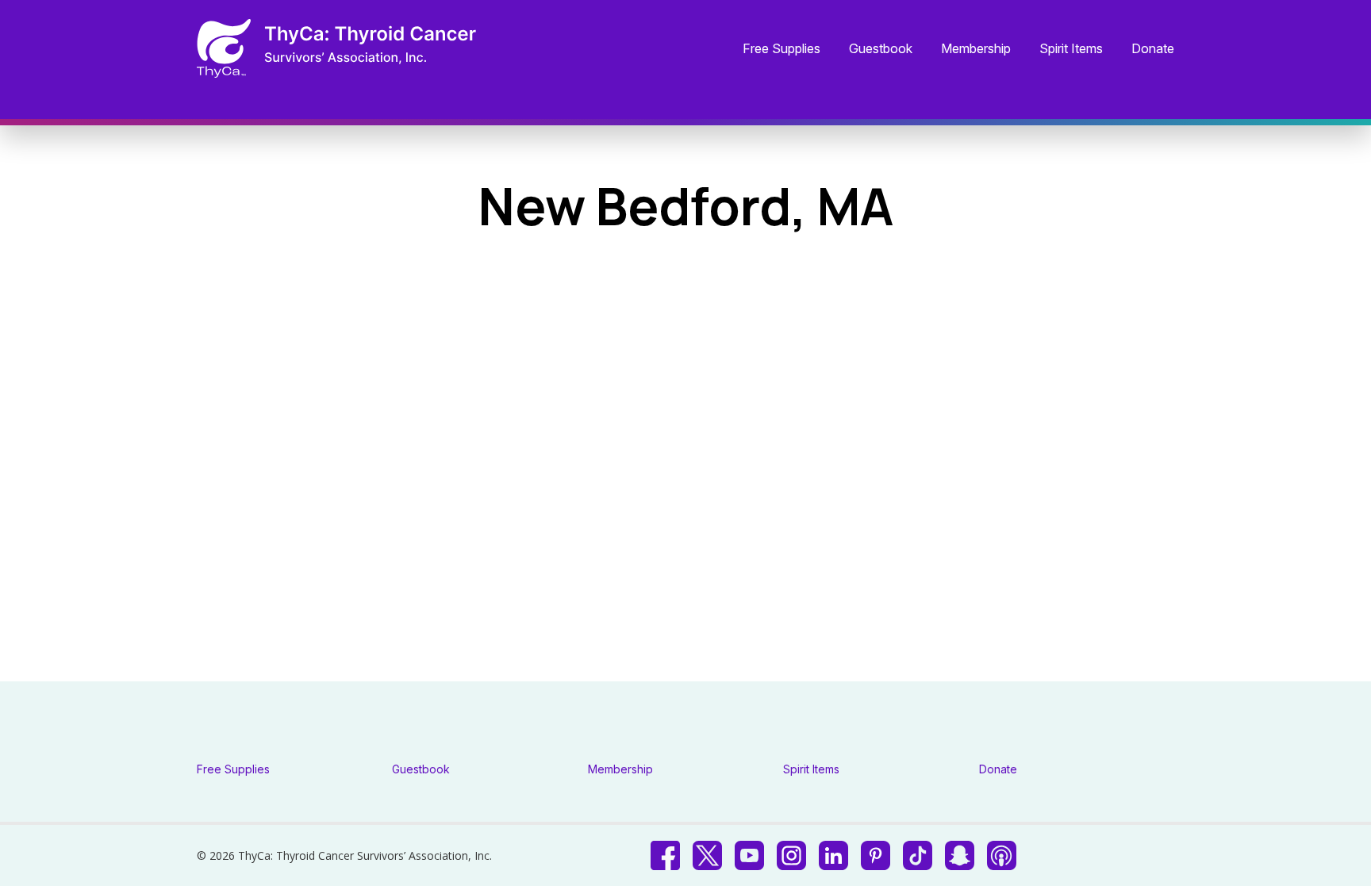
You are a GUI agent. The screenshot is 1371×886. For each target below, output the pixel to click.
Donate (1152, 49)
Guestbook (880, 49)
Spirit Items (1071, 49)
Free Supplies (781, 49)
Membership (976, 49)
